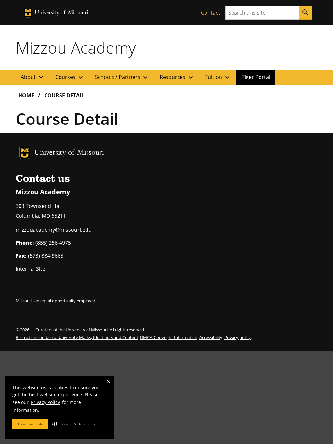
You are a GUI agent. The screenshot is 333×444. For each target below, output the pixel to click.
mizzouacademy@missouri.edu (54, 229)
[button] (73, 424)
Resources (177, 77)
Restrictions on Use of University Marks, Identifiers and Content (77, 337)
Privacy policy (237, 337)
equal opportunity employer (67, 301)
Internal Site (30, 268)
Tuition (218, 77)
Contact (210, 12)
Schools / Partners (122, 77)
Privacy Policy (45, 402)
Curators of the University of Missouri (71, 330)
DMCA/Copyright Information (168, 337)
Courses (70, 77)
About (33, 77)
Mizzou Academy (76, 47)
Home (26, 95)
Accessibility (210, 337)
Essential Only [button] (30, 424)
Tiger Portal (256, 77)
